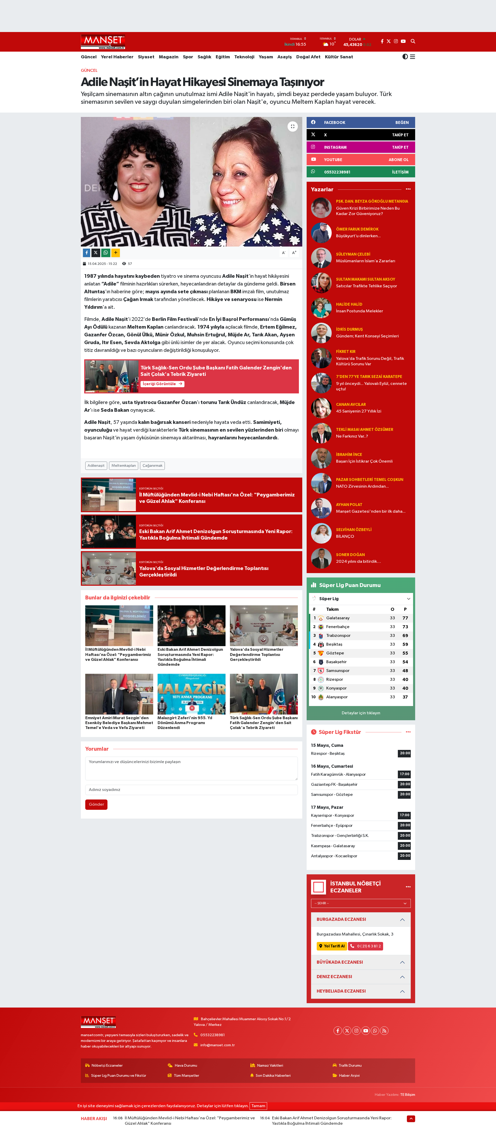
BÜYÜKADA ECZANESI (340, 962)
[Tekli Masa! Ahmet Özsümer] (321, 433)
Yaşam (266, 57)
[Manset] (103, 41)
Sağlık (204, 57)
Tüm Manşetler (186, 1075)
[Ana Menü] (411, 57)
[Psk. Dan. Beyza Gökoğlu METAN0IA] (321, 207)
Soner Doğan (350, 555)
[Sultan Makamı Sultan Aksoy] (321, 283)
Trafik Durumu (350, 1065)
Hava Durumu (186, 1065)
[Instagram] (356, 1030)
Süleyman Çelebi (353, 254)
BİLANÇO (345, 536)
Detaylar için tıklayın (361, 713)
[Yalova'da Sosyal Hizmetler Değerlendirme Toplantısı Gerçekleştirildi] (264, 625)
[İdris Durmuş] (321, 333)
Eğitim (223, 57)
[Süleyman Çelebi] (321, 258)
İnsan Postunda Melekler (359, 311)
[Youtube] (365, 1030)
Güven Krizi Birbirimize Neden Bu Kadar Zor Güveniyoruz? (368, 211)
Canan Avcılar (351, 405)
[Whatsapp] (375, 1030)
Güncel (89, 57)
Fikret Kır (345, 352)
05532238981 (212, 1035)
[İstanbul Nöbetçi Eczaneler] (408, 887)
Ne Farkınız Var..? (352, 436)
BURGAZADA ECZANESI (341, 919)
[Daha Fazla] (115, 253)
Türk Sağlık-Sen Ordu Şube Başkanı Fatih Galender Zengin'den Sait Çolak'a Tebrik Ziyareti (264, 723)
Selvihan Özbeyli (354, 530)
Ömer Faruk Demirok (357, 229)
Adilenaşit (96, 466)
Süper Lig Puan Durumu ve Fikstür (118, 1075)
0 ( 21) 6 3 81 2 (369, 946)
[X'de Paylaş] (95, 253)
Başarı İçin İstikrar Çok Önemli (364, 461)
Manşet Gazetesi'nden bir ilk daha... (371, 511)
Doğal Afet (308, 57)
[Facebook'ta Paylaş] (86, 253)
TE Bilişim (407, 1095)
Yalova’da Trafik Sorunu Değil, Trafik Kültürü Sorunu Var (370, 361)
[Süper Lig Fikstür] (408, 732)
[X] (347, 1030)
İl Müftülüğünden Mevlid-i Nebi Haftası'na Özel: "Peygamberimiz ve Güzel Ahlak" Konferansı (118, 654)
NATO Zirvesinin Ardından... (362, 486)
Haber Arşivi (349, 1075)
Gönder (96, 804)
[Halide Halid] (321, 308)
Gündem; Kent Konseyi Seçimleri (367, 336)
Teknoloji (244, 57)
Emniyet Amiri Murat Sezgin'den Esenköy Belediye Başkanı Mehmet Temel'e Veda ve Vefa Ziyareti (119, 723)
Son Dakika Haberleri (273, 1075)
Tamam (258, 1106)
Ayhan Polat (349, 505)
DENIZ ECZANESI (334, 976)
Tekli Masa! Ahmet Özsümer (364, 430)
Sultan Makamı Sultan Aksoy (365, 279)
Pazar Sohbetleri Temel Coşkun (369, 480)
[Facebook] (338, 1030)
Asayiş (284, 57)
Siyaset (146, 57)
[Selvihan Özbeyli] (321, 533)
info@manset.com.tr (217, 1045)
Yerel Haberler (117, 57)
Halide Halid (349, 304)
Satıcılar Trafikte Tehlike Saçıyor (366, 286)
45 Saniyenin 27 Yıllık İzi (358, 411)
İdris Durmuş (349, 329)
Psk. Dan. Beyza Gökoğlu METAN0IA (372, 201)
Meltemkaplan (124, 466)
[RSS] (384, 1030)
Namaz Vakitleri (270, 1065)
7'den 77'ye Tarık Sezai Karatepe (369, 377)
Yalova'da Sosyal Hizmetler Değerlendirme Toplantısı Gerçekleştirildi (256, 654)
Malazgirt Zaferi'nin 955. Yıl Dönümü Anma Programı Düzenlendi (185, 723)
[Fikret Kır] (321, 358)
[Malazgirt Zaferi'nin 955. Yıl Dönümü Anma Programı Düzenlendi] (192, 694)
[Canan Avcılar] (321, 408)
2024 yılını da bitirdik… (358, 561)
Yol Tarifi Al (334, 946)
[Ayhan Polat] (321, 508)
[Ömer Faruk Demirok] (321, 233)
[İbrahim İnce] (321, 458)
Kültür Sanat (339, 57)
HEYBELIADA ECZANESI (341, 991)
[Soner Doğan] (321, 558)
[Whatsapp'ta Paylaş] (105, 253)
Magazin (169, 57)
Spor (188, 57)
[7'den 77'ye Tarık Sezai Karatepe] (321, 383)
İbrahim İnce (349, 455)
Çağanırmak (152, 466)
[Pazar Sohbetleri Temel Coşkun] (321, 483)
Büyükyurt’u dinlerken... (358, 236)
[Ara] (413, 41)
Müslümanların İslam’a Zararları (365, 261)
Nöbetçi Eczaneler (107, 1065)
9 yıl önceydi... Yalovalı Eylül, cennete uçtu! (371, 386)
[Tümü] (408, 189)
